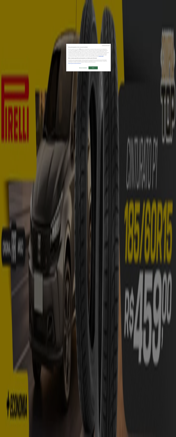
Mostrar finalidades (83, 67)
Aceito (93, 67)
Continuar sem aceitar (106, 45)
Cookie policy (101, 56)
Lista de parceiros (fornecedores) (74, 63)
